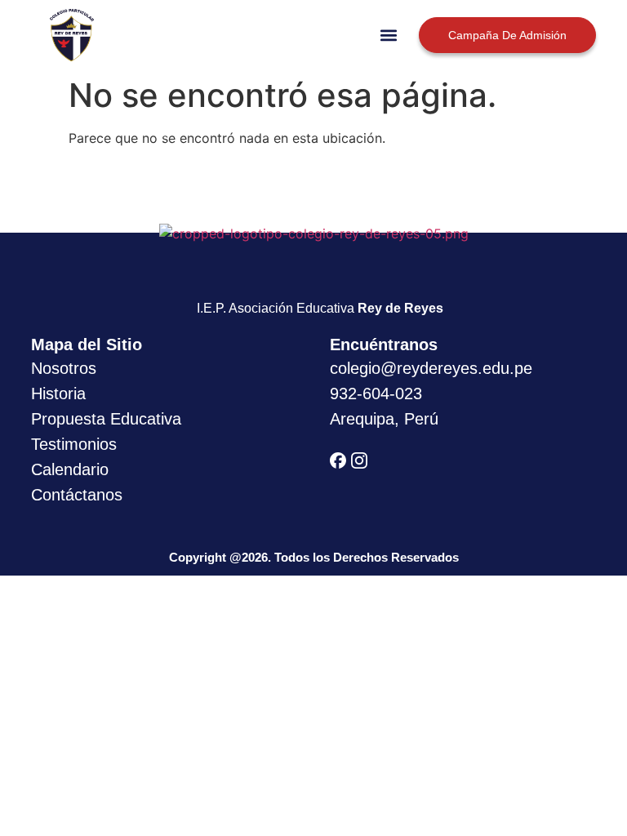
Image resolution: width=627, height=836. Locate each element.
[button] (389, 34)
